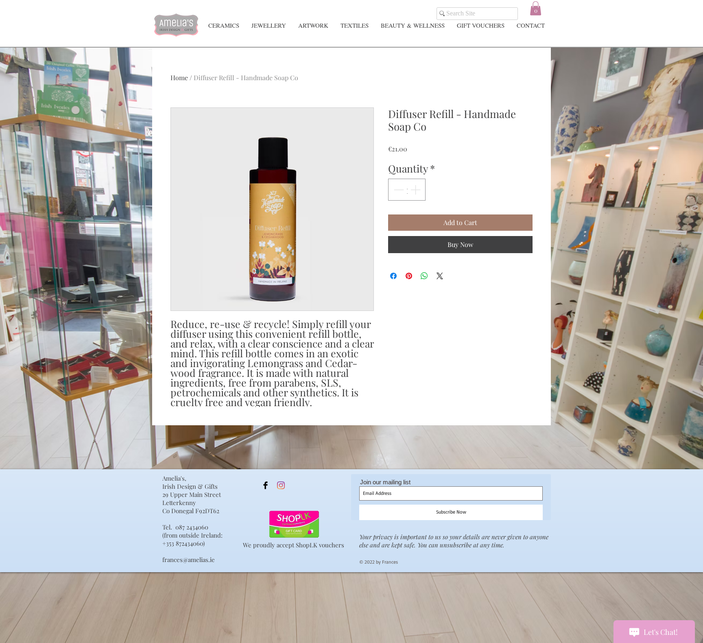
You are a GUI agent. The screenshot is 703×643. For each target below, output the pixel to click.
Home (179, 77)
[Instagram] (281, 485)
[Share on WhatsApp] (424, 276)
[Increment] (416, 189)
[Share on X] (440, 276)
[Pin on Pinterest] (409, 276)
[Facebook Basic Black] (265, 485)
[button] (535, 8)
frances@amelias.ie (188, 560)
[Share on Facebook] (393, 276)
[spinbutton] (407, 189)
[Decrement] (397, 189)
